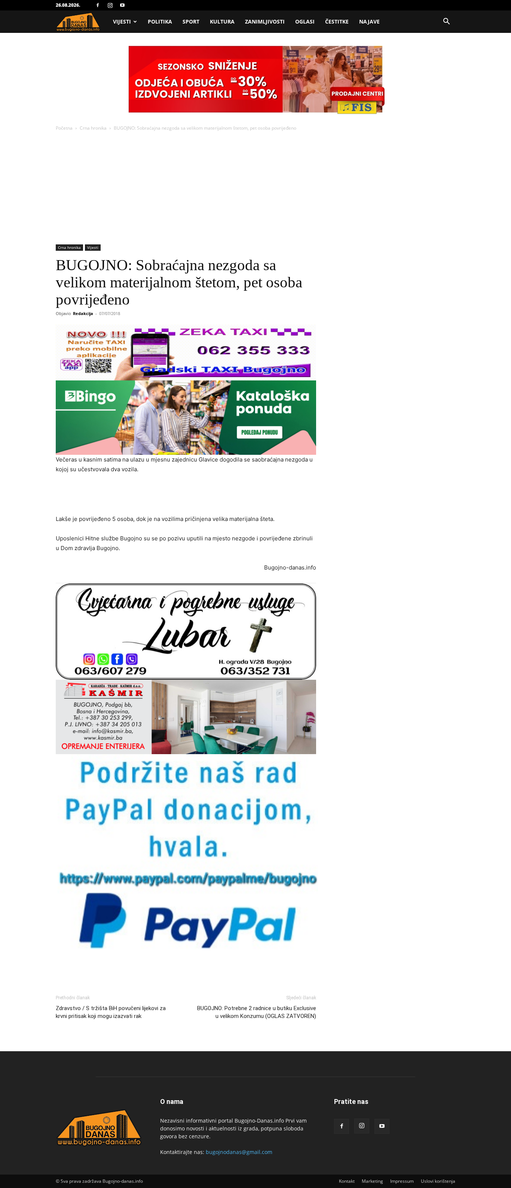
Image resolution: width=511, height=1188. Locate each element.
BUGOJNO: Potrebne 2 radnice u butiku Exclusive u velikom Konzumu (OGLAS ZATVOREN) (256, 1012)
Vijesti (122, 21)
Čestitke (337, 21)
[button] (446, 22)
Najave (369, 21)
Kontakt (347, 1181)
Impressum (402, 1181)
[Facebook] (97, 5)
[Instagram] (110, 5)
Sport (191, 21)
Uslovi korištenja (438, 1181)
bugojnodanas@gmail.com (239, 1151)
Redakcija (83, 313)
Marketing (372, 1181)
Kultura (222, 21)
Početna (64, 128)
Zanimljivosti (265, 21)
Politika (160, 21)
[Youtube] (122, 5)
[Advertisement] (255, 188)
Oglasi (305, 21)
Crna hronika (93, 128)
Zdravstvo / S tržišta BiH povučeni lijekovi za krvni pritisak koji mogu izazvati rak (111, 1012)
